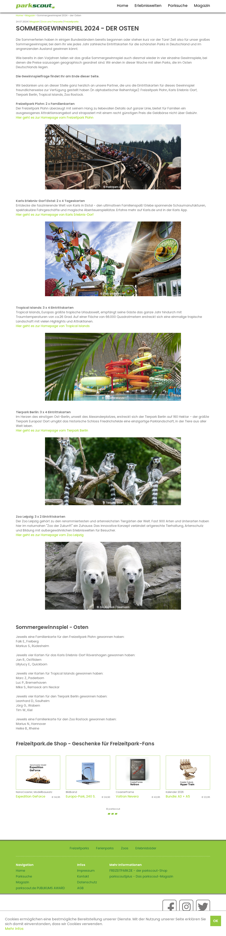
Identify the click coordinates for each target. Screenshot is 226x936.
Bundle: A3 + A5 (188, 796)
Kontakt (83, 876)
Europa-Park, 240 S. (88, 796)
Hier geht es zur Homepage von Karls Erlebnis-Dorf (55, 215)
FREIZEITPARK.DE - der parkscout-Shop (138, 871)
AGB (80, 888)
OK (215, 920)
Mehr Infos (14, 928)
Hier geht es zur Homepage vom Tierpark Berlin (52, 430)
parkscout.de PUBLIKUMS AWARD (40, 888)
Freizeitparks (71, 21)
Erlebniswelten (148, 5)
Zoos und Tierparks (52, 21)
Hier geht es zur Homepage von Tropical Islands (53, 326)
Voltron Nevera (138, 796)
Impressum (86, 871)
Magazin (202, 5)
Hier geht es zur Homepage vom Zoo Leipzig (50, 535)
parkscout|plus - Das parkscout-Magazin (141, 876)
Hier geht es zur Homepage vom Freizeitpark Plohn (54, 117)
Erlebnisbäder (145, 848)
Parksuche (178, 5)
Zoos (124, 848)
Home (122, 5)
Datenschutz (87, 882)
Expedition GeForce (38, 796)
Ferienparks (105, 848)
